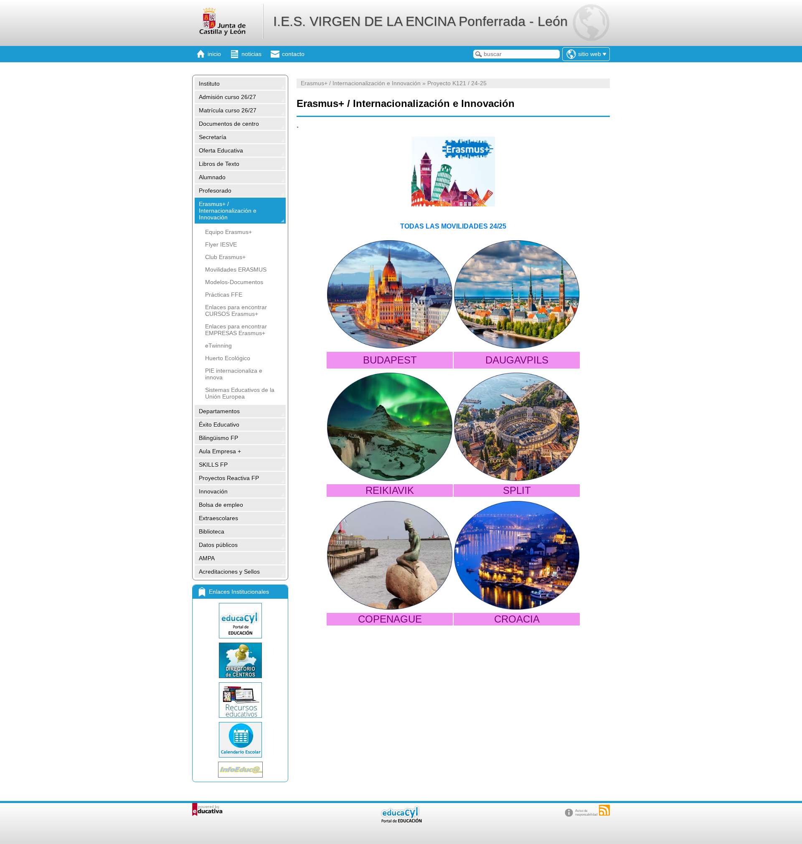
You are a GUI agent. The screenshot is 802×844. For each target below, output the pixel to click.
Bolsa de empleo (221, 504)
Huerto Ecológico (227, 358)
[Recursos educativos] (240, 700)
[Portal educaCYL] (240, 620)
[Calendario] (240, 740)
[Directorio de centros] (240, 660)
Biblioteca (211, 531)
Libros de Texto (219, 163)
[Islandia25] (389, 427)
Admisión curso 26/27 (227, 97)
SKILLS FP (213, 464)
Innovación (213, 491)
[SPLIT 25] (516, 427)
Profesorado (215, 190)
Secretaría (212, 137)
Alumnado (212, 177)
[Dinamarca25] (389, 555)
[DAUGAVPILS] (516, 294)
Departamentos (219, 411)
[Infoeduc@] (240, 770)
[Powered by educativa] (207, 809)
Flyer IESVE (221, 244)
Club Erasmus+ (225, 257)
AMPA (207, 558)
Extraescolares (218, 518)
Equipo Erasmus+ (228, 232)
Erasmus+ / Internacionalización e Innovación (227, 211)
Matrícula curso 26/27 (227, 110)
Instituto (209, 83)
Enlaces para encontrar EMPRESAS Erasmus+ (236, 329)
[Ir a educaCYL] (401, 820)
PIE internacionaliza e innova (233, 374)
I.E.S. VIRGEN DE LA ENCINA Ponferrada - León (420, 21)
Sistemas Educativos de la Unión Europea (239, 393)
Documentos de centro (229, 123)
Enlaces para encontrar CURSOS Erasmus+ (236, 310)
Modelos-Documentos (234, 282)
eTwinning (218, 345)
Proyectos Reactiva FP (229, 478)
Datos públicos (218, 544)
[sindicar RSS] (604, 810)
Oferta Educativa (221, 150)
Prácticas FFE (223, 294)
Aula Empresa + (220, 451)
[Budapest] (389, 294)
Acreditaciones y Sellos (229, 571)
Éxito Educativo (219, 424)
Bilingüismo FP (218, 438)
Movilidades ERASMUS (235, 269)
